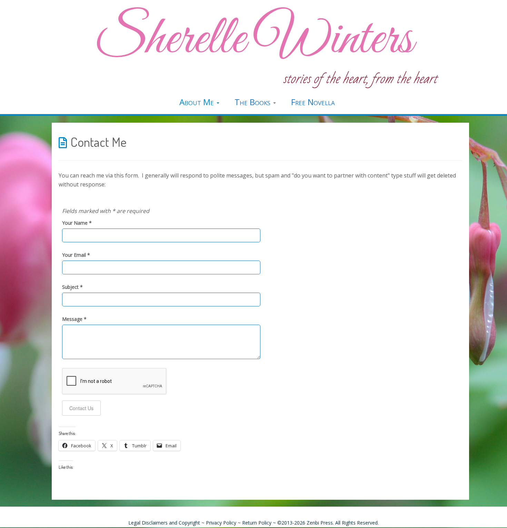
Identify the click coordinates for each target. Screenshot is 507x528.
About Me (197, 102)
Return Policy (256, 522)
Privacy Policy (221, 522)
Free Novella (313, 102)
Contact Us (81, 408)
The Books (253, 102)
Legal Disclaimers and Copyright (164, 522)
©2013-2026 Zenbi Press (305, 522)
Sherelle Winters (253, 39)
